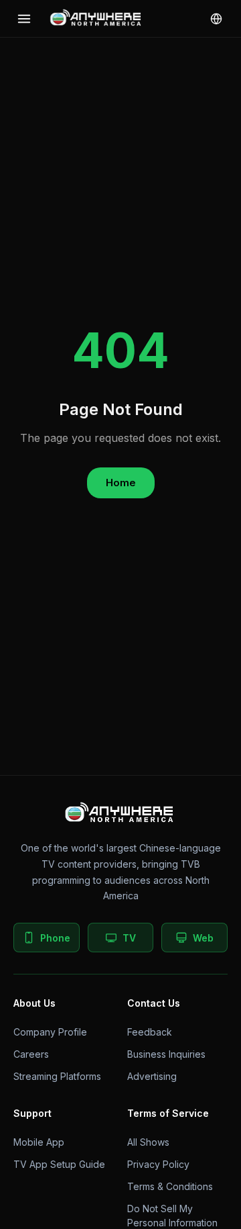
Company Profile (50, 1032)
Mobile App (38, 1142)
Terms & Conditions (170, 1186)
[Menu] (24, 18)
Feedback (149, 1032)
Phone (55, 938)
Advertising (152, 1076)
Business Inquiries (166, 1054)
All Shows (148, 1142)
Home (121, 482)
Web (203, 938)
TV (129, 938)
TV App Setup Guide (59, 1164)
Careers (31, 1054)
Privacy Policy (158, 1164)
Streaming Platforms (57, 1076)
